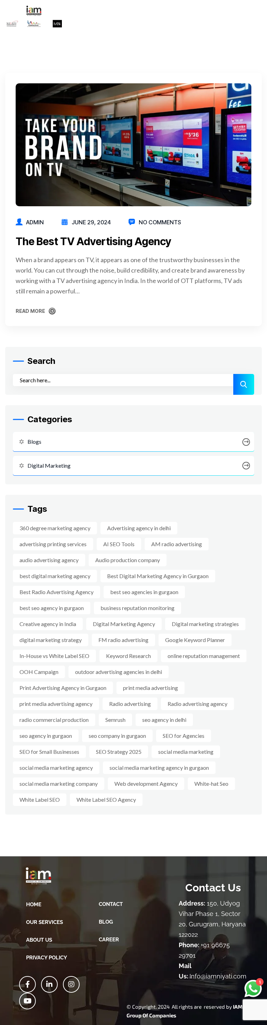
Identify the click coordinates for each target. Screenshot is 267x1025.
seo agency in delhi (164, 719)
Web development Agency (146, 783)
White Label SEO (39, 799)
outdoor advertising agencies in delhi (118, 671)
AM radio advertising (176, 544)
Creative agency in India (47, 623)
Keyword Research (128, 655)
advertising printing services (53, 544)
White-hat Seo (211, 783)
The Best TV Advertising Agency (93, 241)
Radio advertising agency (197, 703)
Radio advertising (130, 703)
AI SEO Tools (119, 544)
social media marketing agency (56, 767)
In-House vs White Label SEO (54, 655)
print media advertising (150, 687)
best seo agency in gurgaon (51, 608)
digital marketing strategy (50, 639)
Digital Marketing (49, 465)
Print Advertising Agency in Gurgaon (62, 687)
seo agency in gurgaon (45, 735)
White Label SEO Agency (106, 799)
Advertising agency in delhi (139, 528)
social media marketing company (58, 783)
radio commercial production (54, 719)
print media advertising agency (55, 703)
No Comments (160, 222)
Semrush (115, 719)
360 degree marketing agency (54, 528)
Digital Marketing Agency (124, 623)
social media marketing (185, 751)
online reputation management (204, 655)
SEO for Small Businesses (49, 751)
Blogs (34, 441)
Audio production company (127, 560)
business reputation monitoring (137, 608)
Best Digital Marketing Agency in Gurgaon (158, 576)
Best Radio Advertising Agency (56, 592)
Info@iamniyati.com (217, 976)
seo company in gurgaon (117, 735)
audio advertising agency (49, 560)
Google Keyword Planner (195, 639)
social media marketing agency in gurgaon (159, 767)
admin (35, 222)
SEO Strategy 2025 (118, 751)
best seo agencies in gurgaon (144, 592)
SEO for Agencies (183, 735)
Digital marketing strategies (205, 623)
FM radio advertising (123, 639)
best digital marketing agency (54, 576)
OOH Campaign (38, 671)
